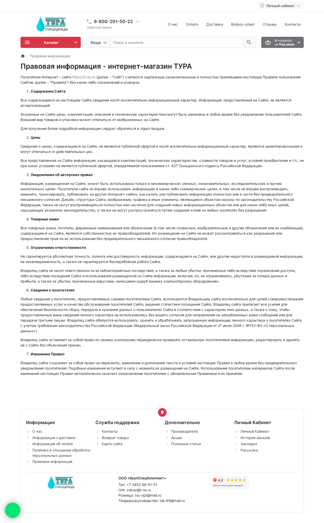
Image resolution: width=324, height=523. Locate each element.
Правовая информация (52, 461)
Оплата (192, 24)
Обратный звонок (99, 27)
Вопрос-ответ (243, 24)
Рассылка (249, 450)
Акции (176, 437)
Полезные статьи (186, 444)
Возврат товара (115, 437)
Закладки (248, 444)
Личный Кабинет (254, 431)
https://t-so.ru (83, 77)
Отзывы (270, 24)
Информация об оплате (52, 444)
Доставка (214, 24)
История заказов (255, 437)
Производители (184, 431)
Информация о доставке (53, 437)
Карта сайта (112, 444)
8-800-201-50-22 (113, 21)
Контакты (293, 24)
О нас (173, 24)
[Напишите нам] (12, 510)
